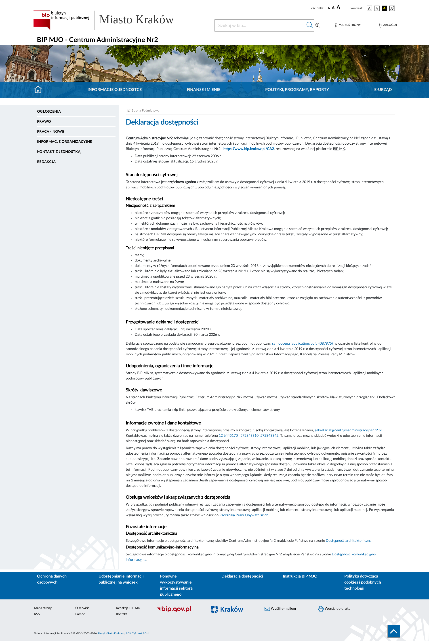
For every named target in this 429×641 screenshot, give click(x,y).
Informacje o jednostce (115, 90)
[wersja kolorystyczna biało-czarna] (377, 8)
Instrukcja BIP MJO (300, 576)
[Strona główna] (40, 90)
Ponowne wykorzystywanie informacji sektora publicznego (176, 585)
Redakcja (46, 162)
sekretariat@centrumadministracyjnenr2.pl (348, 430)
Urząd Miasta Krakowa (111, 633)
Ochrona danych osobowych (52, 579)
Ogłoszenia (49, 111)
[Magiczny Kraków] (233, 612)
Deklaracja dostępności (242, 576)
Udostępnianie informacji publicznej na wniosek (121, 579)
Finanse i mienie (203, 90)
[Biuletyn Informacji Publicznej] (180, 611)
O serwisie (82, 608)
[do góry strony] (393, 631)
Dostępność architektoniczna (349, 540)
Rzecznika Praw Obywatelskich (243, 515)
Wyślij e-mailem (283, 608)
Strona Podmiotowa (145, 110)
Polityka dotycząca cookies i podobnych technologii (362, 582)
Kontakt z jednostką (58, 152)
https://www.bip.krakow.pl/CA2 (248, 149)
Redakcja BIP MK (128, 608)
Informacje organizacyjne (64, 141)
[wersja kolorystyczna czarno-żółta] (384, 8)
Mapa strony (43, 608)
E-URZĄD (383, 90)
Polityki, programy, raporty (297, 90)
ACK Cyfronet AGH (137, 633)
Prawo (44, 121)
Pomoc (80, 614)
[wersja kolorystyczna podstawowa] (369, 8)
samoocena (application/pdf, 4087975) (302, 343)
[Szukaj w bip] (309, 25)
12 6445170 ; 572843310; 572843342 (248, 435)
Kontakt (121, 614)
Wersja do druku (337, 608)
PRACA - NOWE (50, 131)
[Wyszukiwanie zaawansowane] (317, 25)
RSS (37, 614)
